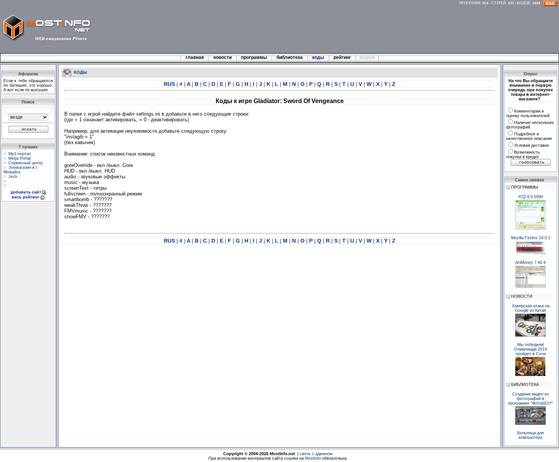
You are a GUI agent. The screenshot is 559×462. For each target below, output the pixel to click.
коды (318, 57)
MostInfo (313, 458)
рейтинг (342, 57)
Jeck (12, 176)
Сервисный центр (25, 162)
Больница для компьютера (530, 435)
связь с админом (316, 453)
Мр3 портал (19, 153)
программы (254, 57)
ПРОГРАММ (469, 3)
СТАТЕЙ (498, 3)
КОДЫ (80, 72)
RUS (170, 84)
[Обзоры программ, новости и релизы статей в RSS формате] (550, 3)
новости (222, 57)
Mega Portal (19, 158)
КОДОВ (523, 3)
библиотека (289, 57)
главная (194, 57)
